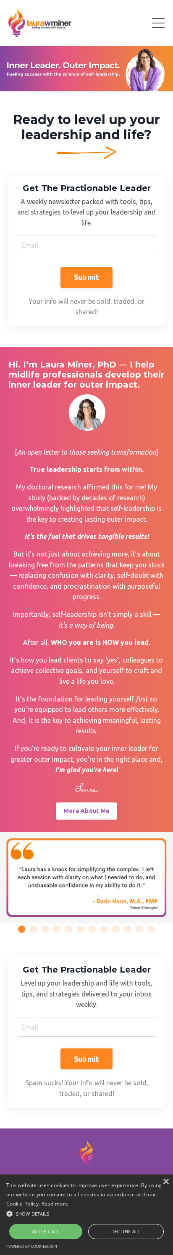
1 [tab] (22, 929)
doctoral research (54, 487)
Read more (55, 1203)
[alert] (86, 1215)
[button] (86, 1213)
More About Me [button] (86, 810)
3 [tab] (45, 929)
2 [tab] (33, 929)
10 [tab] (127, 929)
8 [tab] (104, 929)
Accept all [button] (46, 1231)
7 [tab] (92, 929)
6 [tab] (80, 929)
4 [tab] (57, 929)
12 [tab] (151, 929)
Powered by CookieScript (32, 1246)
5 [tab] (69, 929)
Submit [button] (87, 277)
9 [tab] (116, 929)
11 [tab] (139, 929)
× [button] (166, 1182)
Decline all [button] (126, 1231)
